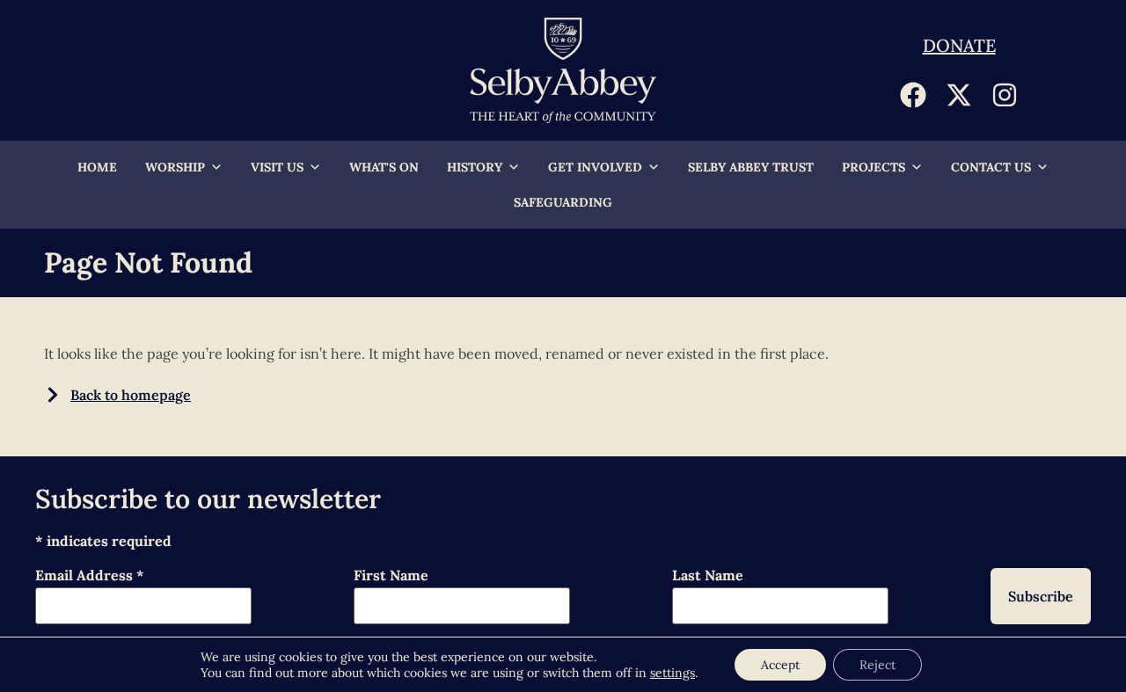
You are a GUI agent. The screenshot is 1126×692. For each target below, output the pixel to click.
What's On (384, 167)
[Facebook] (913, 95)
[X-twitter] (959, 95)
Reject (877, 665)
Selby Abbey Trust (751, 167)
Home (97, 167)
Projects (873, 167)
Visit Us (277, 167)
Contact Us (991, 167)
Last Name (707, 576)
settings (672, 673)
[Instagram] (1004, 95)
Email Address (89, 576)
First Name (391, 576)
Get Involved (595, 167)
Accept (780, 665)
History (474, 167)
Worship (175, 167)
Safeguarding (563, 202)
